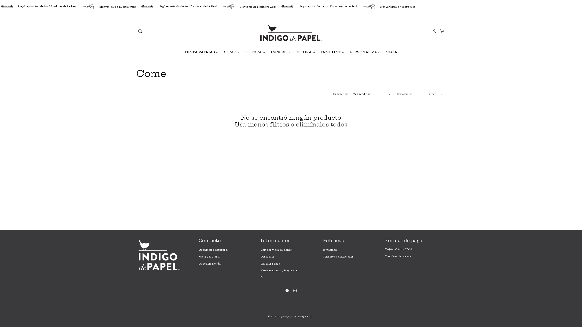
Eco (263, 277)
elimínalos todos (321, 124)
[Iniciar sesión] (434, 33)
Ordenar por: (341, 94)
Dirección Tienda (210, 263)
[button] (140, 33)
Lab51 (310, 316)
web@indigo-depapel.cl (213, 249)
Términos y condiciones (338, 256)
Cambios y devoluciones (276, 249)
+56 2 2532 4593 (210, 256)
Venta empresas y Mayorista (279, 270)
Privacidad (330, 249)
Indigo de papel (285, 316)
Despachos (267, 256)
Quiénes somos (270, 263)
